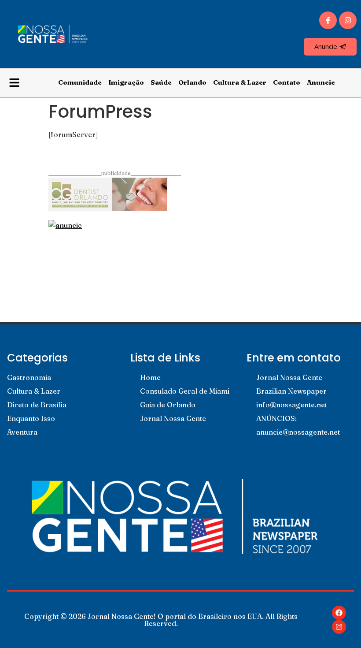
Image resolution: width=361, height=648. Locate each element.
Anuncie (321, 82)
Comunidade (80, 82)
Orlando (192, 82)
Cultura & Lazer (239, 82)
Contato (286, 82)
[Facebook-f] (328, 20)
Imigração (126, 82)
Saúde (161, 82)
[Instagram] (348, 20)
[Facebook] (339, 613)
